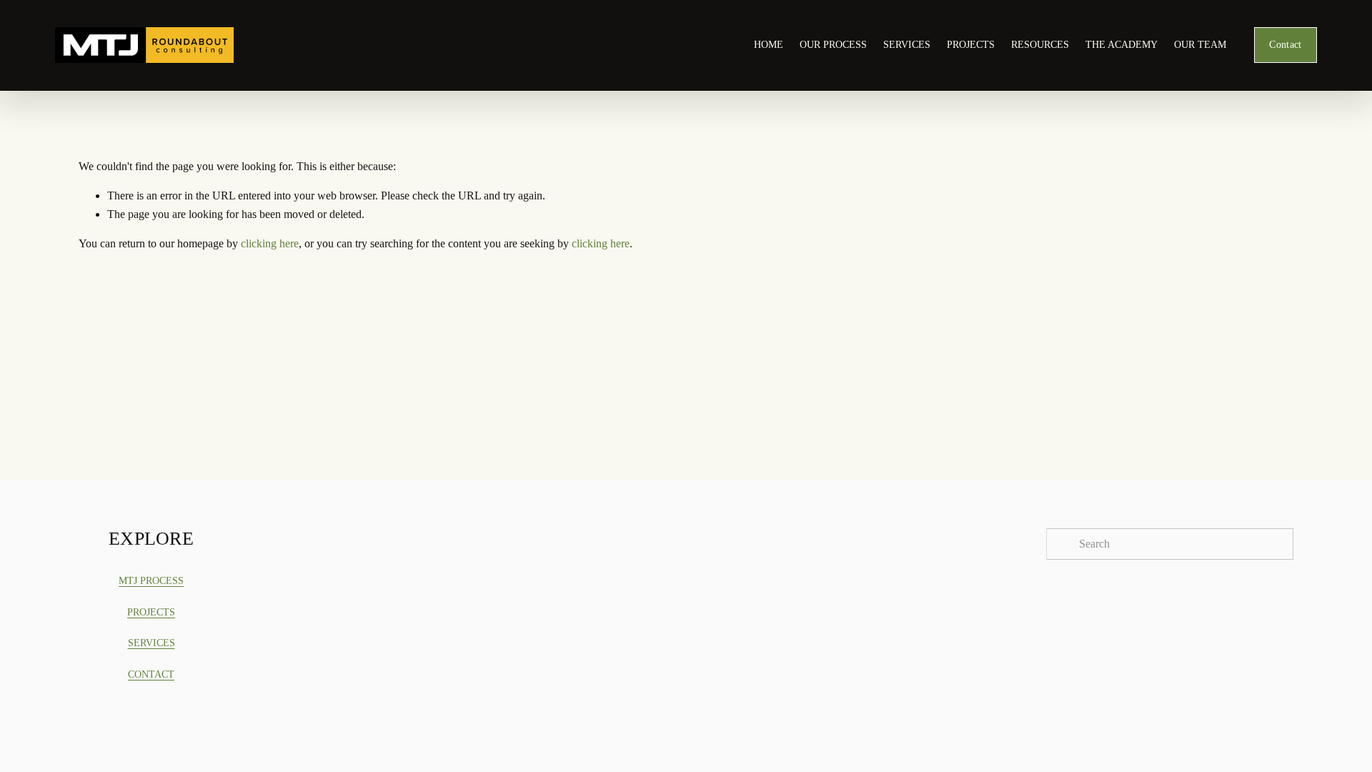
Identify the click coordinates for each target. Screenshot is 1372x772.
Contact (1285, 44)
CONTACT (151, 674)
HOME (768, 44)
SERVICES (906, 44)
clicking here (270, 243)
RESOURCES (1040, 44)
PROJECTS (971, 44)
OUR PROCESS (833, 44)
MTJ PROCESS (151, 580)
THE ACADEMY (1121, 44)
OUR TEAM (1200, 44)
